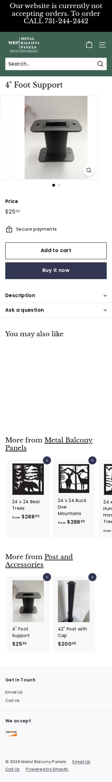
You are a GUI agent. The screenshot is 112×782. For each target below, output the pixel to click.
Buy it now (56, 270)
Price (11, 201)
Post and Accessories (39, 561)
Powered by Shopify (47, 769)
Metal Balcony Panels (48, 444)
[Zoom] (89, 170)
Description (20, 295)
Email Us (14, 692)
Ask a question (24, 310)
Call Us (12, 700)
